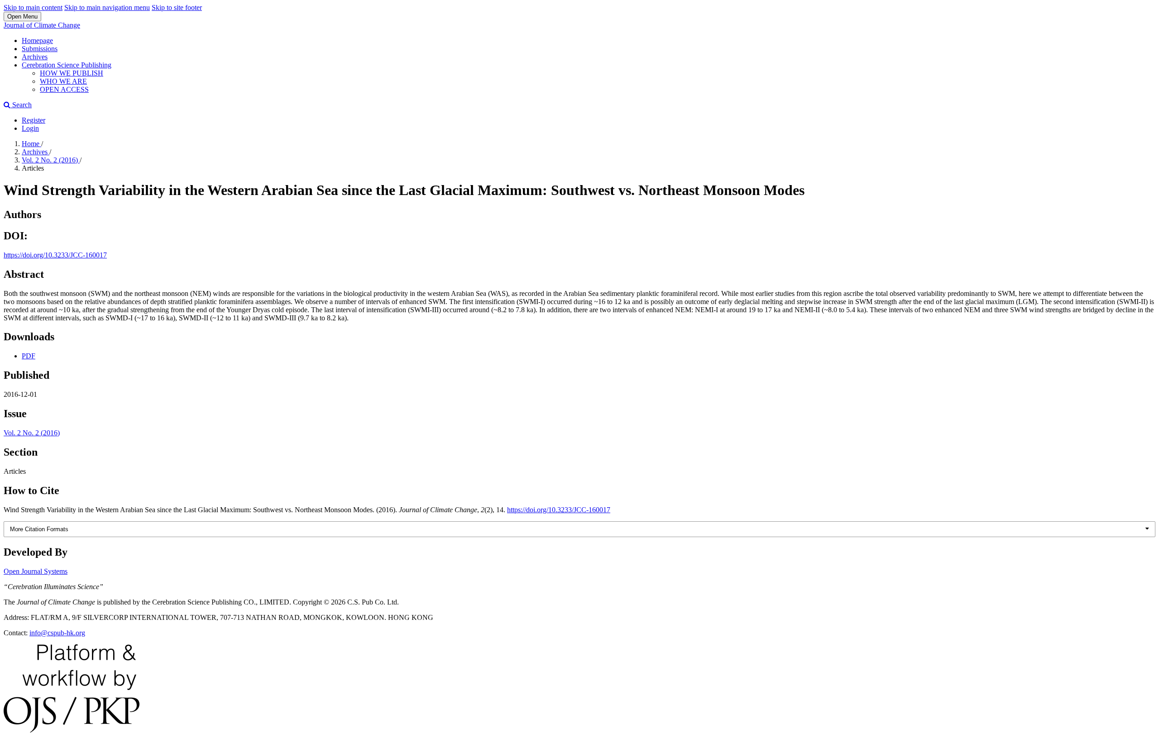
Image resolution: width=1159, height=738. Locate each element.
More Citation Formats (39, 529)
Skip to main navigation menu (107, 7)
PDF (28, 356)
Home (31, 144)
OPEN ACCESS (64, 89)
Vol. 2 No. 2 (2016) (51, 160)
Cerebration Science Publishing (66, 65)
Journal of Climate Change (42, 25)
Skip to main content (33, 7)
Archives (35, 57)
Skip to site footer (177, 7)
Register (33, 120)
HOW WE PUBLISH (71, 73)
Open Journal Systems (35, 571)
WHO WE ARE (63, 81)
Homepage (37, 40)
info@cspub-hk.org (57, 633)
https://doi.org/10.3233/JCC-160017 (55, 255)
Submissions (39, 48)
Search (21, 105)
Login (30, 128)
